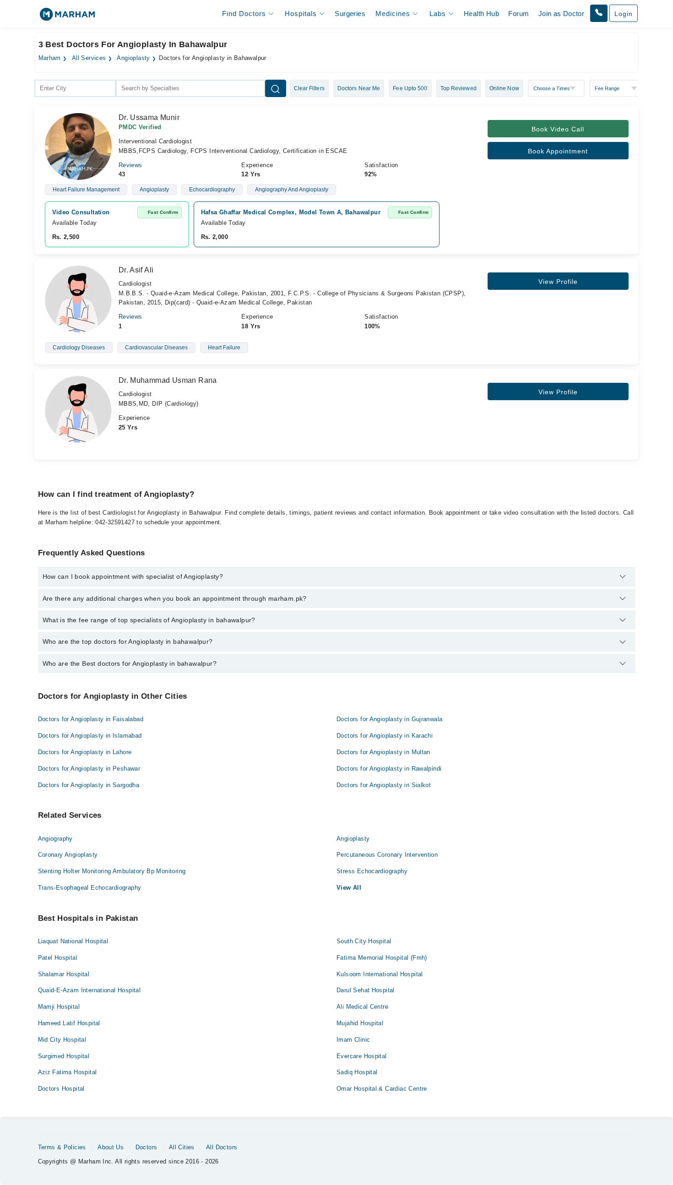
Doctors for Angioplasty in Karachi (384, 735)
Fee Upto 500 (410, 88)
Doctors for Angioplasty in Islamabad (90, 735)
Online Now (504, 88)
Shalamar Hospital (64, 974)
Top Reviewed (458, 88)
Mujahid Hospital (359, 1023)
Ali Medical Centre (362, 1006)
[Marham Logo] (67, 17)
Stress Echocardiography (371, 871)
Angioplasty (133, 58)
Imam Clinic (353, 1039)
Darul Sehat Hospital (365, 990)
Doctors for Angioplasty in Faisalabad (90, 719)
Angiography (55, 838)
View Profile (558, 281)
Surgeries (350, 13)
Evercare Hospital (361, 1056)
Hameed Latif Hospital (69, 1023)
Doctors (146, 1147)
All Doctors (221, 1147)
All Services (89, 58)
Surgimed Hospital (64, 1056)
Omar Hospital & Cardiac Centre (381, 1088)
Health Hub (481, 13)
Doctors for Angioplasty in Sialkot (383, 785)
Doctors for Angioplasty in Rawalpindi (388, 768)
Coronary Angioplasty (68, 854)
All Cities (182, 1147)
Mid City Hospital (62, 1039)
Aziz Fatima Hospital (67, 1072)
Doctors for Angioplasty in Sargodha (89, 785)
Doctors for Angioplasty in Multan (383, 752)
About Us (111, 1147)
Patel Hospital (57, 957)
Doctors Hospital (61, 1088)
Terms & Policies (62, 1147)
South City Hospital (363, 941)
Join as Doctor (561, 13)
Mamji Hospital (59, 1006)
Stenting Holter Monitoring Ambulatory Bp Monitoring (112, 871)
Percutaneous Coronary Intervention (387, 854)
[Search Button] (275, 88)
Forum (518, 13)
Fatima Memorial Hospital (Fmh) (381, 957)
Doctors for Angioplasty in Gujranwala (389, 719)
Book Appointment (558, 151)
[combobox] (75, 88)
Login (623, 13)
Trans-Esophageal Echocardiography (89, 887)
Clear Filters (309, 88)
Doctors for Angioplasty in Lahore (85, 752)
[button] (599, 13)
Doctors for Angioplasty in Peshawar (89, 768)
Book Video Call (558, 129)
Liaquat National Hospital (73, 941)
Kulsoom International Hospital (379, 974)
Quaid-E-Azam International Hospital (89, 990)
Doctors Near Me (358, 88)
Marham (49, 58)
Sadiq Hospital (356, 1072)
